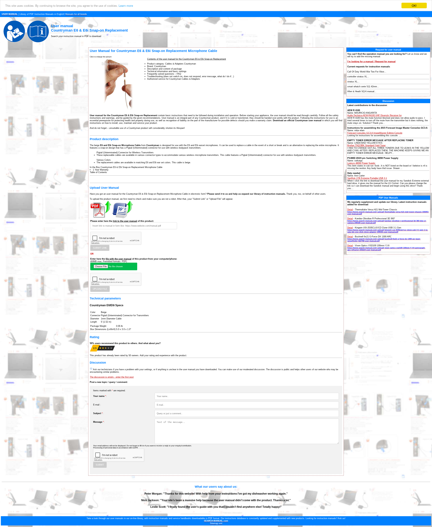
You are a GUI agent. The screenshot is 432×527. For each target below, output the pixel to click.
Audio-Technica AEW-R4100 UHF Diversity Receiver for (374, 115)
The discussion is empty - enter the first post (112, 377)
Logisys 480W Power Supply (361, 163)
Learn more (126, 6)
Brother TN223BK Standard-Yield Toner (366, 145)
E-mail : (97, 404)
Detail (350, 209)
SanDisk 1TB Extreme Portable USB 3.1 (367, 178)
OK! (414, 5)
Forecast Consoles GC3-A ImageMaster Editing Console (374, 133)
